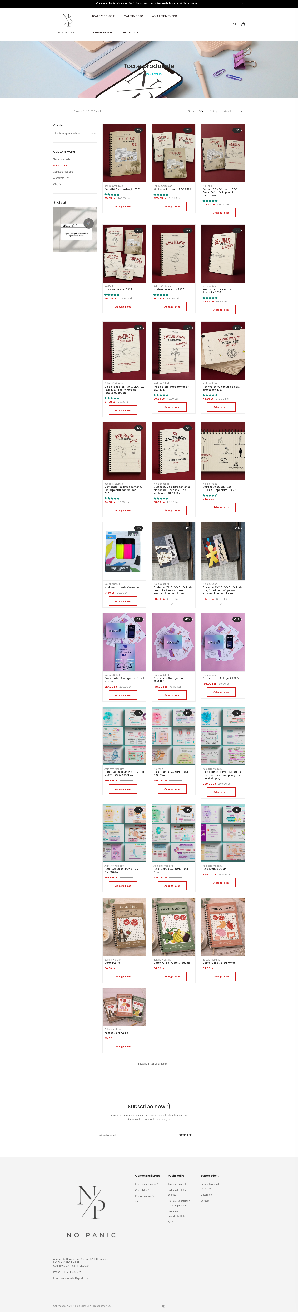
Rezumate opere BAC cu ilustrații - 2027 (218, 291)
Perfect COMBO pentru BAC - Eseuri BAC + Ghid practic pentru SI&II (221, 192)
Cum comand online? (146, 1183)
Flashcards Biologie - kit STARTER (168, 680)
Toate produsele (103, 15)
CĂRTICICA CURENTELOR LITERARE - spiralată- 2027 (219, 488)
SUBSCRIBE (185, 1134)
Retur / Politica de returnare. (210, 1186)
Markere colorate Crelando (121, 587)
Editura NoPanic (113, 960)
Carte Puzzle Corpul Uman (219, 962)
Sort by (213, 111)
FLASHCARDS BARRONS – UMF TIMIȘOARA (122, 870)
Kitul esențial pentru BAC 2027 (172, 189)
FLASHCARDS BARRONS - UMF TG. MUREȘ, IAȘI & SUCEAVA (124, 773)
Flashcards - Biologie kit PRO (221, 678)
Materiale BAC (133, 15)
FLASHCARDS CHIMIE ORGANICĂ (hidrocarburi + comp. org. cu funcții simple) (222, 775)
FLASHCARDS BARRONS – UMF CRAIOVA (171, 773)
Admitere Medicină (164, 15)
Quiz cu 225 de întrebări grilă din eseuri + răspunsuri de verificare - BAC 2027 (171, 490)
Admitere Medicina (114, 769)
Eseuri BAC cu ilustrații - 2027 (122, 189)
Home (139, 73)
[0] (243, 24)
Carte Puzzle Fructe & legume (171, 962)
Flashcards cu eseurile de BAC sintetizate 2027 (222, 388)
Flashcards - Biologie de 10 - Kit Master (124, 680)
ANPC (171, 1222)
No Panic (207, 186)
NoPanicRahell (210, 286)
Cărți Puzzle (129, 32)
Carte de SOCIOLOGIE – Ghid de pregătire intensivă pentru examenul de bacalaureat (222, 590)
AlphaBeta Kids (102, 32)
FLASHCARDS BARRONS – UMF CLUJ (171, 870)
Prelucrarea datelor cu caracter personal (179, 1203)
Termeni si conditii (177, 1183)
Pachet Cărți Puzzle (116, 1032)
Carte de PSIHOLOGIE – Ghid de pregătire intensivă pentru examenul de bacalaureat (172, 590)
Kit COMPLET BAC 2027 (118, 289)
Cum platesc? (142, 1190)
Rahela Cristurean (113, 186)
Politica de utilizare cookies (178, 1192)
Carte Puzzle (112, 962)
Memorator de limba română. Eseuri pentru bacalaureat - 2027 (123, 490)
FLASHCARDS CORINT (215, 868)
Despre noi (206, 1194)
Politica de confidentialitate (176, 1213)
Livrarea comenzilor (145, 1196)
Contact (205, 1200)
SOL (137, 1202)
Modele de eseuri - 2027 (168, 289)
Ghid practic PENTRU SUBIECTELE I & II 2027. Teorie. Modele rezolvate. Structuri (124, 389)
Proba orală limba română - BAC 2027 (171, 388)
